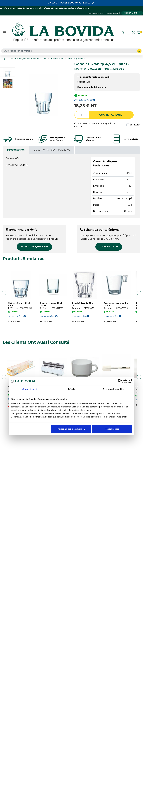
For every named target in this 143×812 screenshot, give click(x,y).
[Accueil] (4, 58)
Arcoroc (119, 69)
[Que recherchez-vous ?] (139, 51)
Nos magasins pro (95, 13)
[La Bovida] (63, 32)
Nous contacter (112, 13)
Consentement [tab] (29, 389)
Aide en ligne (130, 13)
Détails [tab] (71, 389)
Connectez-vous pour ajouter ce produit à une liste (94, 125)
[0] (138, 32)
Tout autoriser (112, 429)
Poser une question (34, 246)
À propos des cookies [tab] (113, 389)
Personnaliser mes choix (70, 429)
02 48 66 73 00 (109, 246)
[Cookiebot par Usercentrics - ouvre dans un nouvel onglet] (120, 381)
